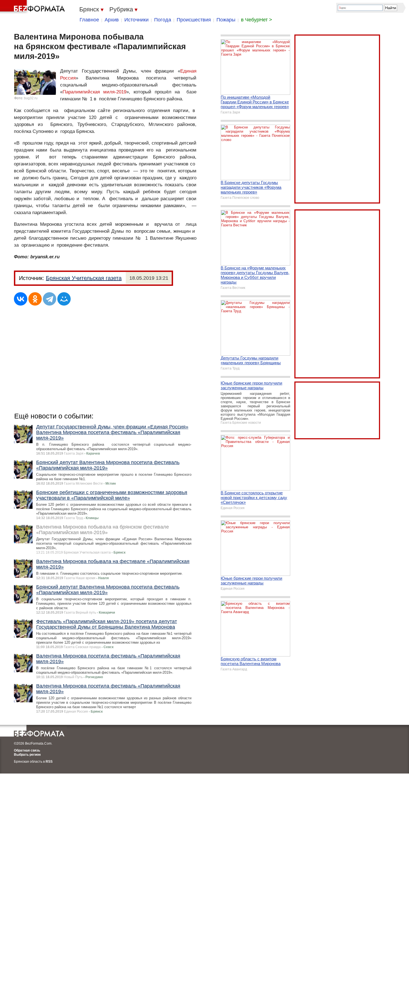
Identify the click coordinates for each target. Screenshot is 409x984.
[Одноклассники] (35, 299)
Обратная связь (27, 750)
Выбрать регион (27, 755)
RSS (49, 762)
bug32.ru (31, 98)
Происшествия (194, 20)
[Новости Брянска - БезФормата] (33, 7)
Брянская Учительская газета (84, 278)
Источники (136, 20)
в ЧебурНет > (256, 20)
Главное (89, 20)
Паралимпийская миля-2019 (94, 92)
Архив (112, 20)
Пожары (225, 20)
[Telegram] (49, 299)
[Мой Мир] (64, 299)
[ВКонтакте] (20, 299)
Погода (162, 20)
